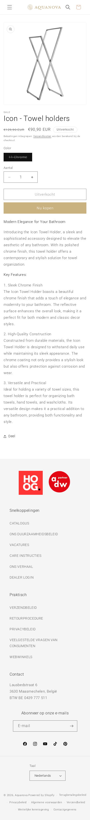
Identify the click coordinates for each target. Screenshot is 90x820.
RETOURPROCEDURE (26, 618)
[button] (9, 7)
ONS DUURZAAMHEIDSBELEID (34, 534)
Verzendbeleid (76, 802)
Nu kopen (45, 208)
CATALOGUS (19, 523)
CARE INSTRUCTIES (26, 556)
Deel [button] (11, 436)
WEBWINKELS (21, 657)
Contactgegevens (65, 809)
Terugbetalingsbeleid (72, 795)
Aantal (8, 168)
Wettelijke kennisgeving (33, 809)
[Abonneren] (71, 726)
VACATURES (19, 545)
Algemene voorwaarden (46, 802)
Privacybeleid (18, 802)
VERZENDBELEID (23, 607)
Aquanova (21, 795)
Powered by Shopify (41, 795)
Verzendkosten (42, 136)
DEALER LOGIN (22, 577)
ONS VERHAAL (21, 567)
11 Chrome (20, 158)
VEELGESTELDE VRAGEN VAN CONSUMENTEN (34, 643)
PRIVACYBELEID (23, 629)
